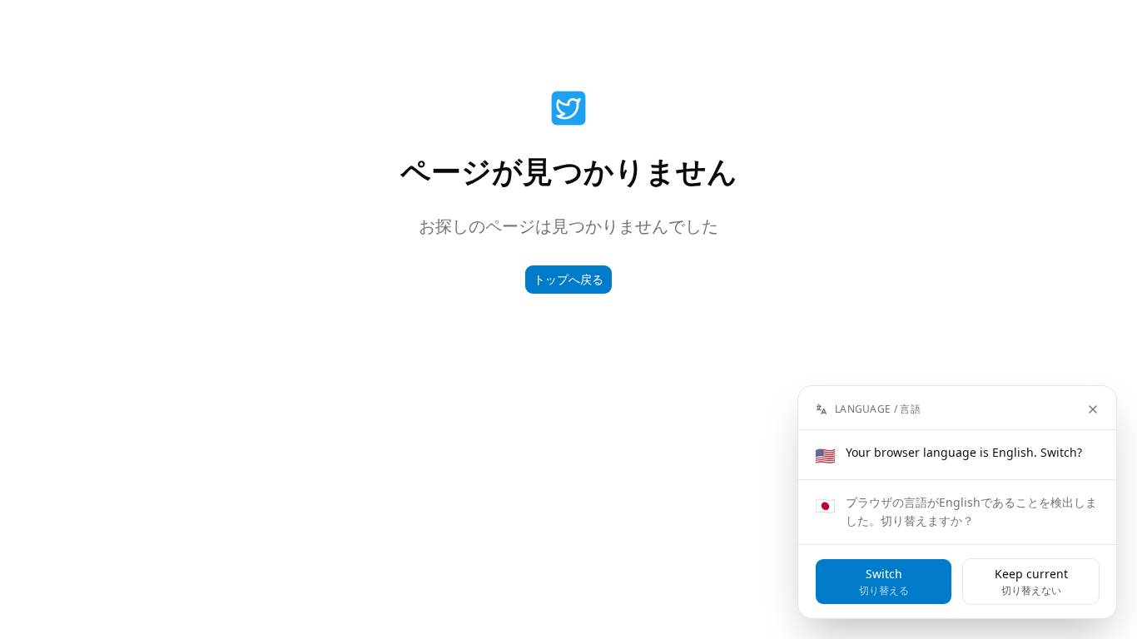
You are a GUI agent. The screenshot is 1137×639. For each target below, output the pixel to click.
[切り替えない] (1093, 409)
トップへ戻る (568, 279)
